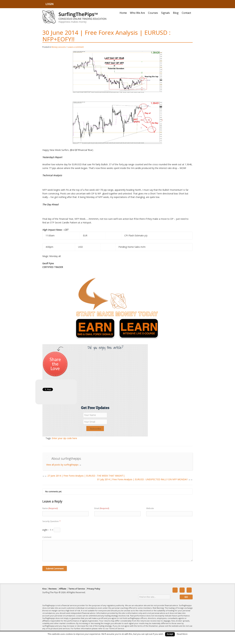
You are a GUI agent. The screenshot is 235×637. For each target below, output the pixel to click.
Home (123, 13)
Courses (153, 13)
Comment (46, 537)
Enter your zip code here (64, 438)
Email (101, 508)
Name (50, 508)
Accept (170, 634)
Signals (165, 13)
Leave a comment (76, 47)
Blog (176, 13)
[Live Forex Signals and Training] (74, 17)
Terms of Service (77, 589)
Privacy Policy (93, 589)
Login (50, 4)
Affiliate (62, 589)
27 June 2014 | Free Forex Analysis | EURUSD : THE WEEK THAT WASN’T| (85, 475)
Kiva (44, 589)
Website (150, 508)
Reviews (53, 589)
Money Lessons (58, 47)
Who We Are (137, 13)
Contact (186, 13)
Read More (182, 634)
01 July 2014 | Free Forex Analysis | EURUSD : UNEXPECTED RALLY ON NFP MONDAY (145, 479)
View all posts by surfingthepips (63, 464)
